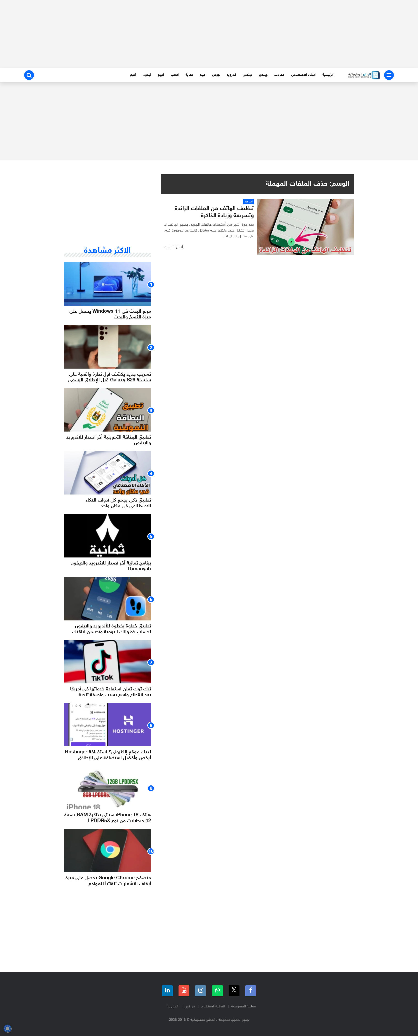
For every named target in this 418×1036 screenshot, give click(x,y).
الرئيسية (328, 75)
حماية (189, 75)
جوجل (216, 75)
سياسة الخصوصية (243, 1007)
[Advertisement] (209, 34)
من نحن (190, 1007)
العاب (175, 75)
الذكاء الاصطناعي (303, 75)
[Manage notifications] (7, 1028)
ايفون (147, 75)
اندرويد (231, 75)
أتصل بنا (172, 1007)
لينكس (247, 75)
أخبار (133, 75)
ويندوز (263, 75)
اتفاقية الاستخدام (213, 1007)
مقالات (279, 75)
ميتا (202, 75)
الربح (161, 75)
